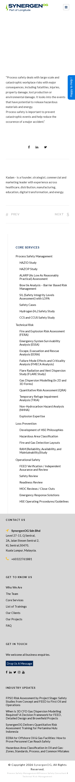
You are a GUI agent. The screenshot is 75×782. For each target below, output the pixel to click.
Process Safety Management (34, 256)
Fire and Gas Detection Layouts (39, 442)
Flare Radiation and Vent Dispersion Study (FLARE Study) (42, 372)
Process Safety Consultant (53, 773)
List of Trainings (16, 606)
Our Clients (13, 612)
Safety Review (28, 476)
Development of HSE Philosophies (41, 430)
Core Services (14, 600)
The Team (12, 593)
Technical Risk (24, 325)
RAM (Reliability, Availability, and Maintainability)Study (40, 450)
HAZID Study (28, 262)
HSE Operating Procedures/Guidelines (44, 501)
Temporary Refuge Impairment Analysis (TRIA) (38, 398)
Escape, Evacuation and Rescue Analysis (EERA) (39, 352)
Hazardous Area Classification (38, 436)
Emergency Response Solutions (39, 495)
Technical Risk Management (37, 776)
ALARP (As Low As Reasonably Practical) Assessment (39, 277)
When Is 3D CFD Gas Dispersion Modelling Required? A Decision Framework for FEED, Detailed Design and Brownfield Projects (33, 715)
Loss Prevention (26, 423)
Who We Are (14, 587)
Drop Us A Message (19, 663)
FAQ (9, 625)
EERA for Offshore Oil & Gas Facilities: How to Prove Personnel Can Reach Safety (36, 739)
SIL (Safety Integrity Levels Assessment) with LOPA (36, 296)
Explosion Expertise (32, 416)
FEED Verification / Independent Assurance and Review (40, 467)
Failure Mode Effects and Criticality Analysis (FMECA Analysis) (42, 362)
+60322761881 (21, 559)
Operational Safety (28, 459)
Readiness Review (30, 482)
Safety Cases (27, 304)
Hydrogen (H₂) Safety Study (37, 311)
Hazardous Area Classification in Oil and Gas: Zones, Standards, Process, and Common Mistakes (37, 749)
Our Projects (14, 619)
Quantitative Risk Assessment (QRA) (42, 390)
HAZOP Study (28, 269)
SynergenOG (43, 764)
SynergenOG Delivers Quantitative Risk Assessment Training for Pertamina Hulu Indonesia (31, 728)
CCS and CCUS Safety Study (37, 317)
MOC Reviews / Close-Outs (37, 488)
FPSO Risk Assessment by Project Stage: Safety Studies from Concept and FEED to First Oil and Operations (36, 701)
